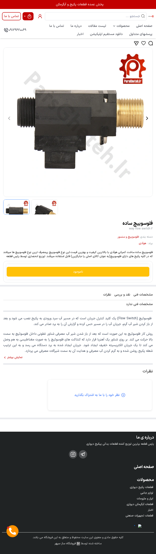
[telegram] (83, 454)
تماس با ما (11, 16)
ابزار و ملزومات (145, 498)
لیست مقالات (97, 26)
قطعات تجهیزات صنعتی (139, 516)
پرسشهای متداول (140, 34)
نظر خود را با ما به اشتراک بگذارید (97, 395)
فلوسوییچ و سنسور (128, 237)
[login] (40, 16)
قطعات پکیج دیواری (141, 487)
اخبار (80, 34)
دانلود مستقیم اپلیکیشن (106, 34)
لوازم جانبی (146, 493)
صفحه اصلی (144, 26)
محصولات (123, 26)
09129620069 (17, 30)
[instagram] (73, 454)
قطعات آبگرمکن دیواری (140, 504)
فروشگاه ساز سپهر (65, 544)
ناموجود (78, 272)
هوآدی (142, 243)
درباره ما (76, 26)
